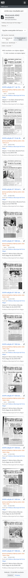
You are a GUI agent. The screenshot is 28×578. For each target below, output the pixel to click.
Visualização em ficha (8, 38)
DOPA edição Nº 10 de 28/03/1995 (12, 138)
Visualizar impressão (8, 35)
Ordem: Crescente (6, 46)
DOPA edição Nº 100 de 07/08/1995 (12, 189)
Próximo (17, 575)
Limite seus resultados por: (14, 11)
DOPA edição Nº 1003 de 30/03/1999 (12, 396)
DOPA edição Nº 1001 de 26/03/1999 (12, 292)
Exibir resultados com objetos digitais (15, 53)
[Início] (3, 3)
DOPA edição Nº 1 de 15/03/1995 (12, 87)
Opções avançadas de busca (12, 30)
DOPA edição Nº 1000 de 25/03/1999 (12, 241)
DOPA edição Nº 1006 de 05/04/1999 (12, 551)
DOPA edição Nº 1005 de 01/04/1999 (12, 499)
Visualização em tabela (21, 38)
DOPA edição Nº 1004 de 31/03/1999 (12, 448)
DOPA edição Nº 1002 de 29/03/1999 (12, 344)
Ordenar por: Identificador (9, 42)
